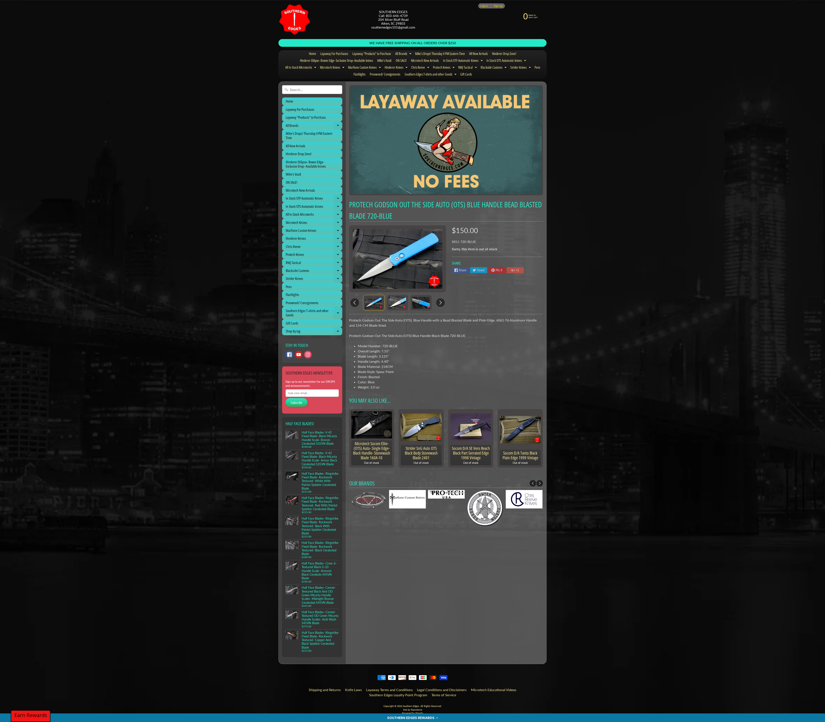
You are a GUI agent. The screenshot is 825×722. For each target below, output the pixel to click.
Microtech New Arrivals (425, 60)
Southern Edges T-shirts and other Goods (431, 75)
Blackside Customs (494, 68)
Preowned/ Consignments (385, 74)
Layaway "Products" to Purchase (371, 53)
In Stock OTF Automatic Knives (463, 61)
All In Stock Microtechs (301, 68)
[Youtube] (298, 354)
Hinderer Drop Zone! (504, 53)
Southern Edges (411, 706)
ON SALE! (401, 60)
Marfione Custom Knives (365, 68)
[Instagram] (308, 354)
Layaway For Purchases (334, 53)
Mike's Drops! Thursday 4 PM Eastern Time (440, 53)
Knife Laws (353, 690)
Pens (537, 67)
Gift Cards (466, 74)
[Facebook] (289, 354)
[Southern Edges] (294, 19)
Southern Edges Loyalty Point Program (398, 695)
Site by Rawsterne (412, 709)
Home (312, 53)
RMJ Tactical (468, 68)
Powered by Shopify (412, 713)
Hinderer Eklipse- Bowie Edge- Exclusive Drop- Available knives (336, 60)
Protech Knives (444, 68)
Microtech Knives (332, 68)
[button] (412, 717)
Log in (484, 6)
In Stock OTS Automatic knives (506, 61)
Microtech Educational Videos (493, 690)
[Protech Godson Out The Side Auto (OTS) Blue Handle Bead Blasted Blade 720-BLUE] (374, 303)
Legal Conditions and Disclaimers (442, 690)
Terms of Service (443, 695)
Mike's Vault (384, 60)
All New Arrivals (478, 53)
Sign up (498, 6)
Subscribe (296, 402)
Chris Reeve (420, 68)
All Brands (403, 54)
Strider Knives (521, 68)
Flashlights (359, 74)
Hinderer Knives (397, 68)
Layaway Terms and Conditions (389, 690)
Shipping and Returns (325, 690)
